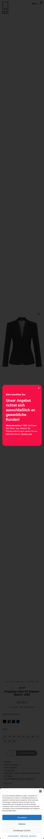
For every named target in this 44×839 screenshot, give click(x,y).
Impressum (32, 836)
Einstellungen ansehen (22, 831)
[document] (22, 419)
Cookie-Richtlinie (13, 836)
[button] (40, 791)
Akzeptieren (22, 817)
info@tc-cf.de (26, 434)
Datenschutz (24, 836)
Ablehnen (22, 824)
